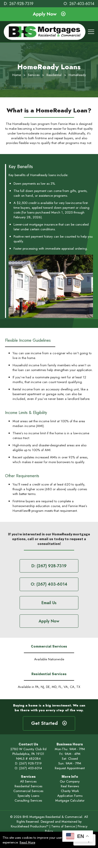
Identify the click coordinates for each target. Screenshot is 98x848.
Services (33, 75)
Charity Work (70, 791)
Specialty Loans (28, 795)
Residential (54, 75)
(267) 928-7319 (30, 763)
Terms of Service (63, 826)
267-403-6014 (81, 4)
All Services (28, 781)
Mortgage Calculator (69, 800)
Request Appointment (70, 768)
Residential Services (28, 786)
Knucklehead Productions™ (29, 826)
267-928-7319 (21, 4)
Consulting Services (28, 800)
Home (16, 75)
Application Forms (69, 795)
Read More (27, 842)
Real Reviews (70, 786)
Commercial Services (28, 791)
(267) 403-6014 (30, 768)
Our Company (70, 781)
